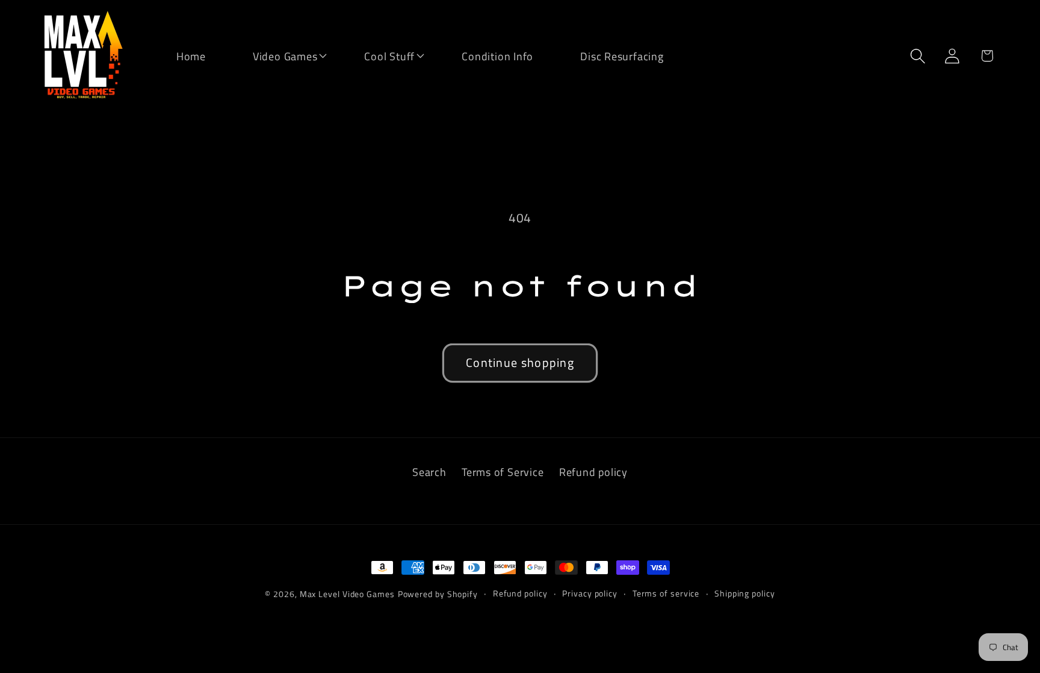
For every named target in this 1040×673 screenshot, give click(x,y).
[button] (277, 55)
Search (429, 471)
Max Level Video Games (347, 594)
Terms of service (666, 593)
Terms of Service (502, 471)
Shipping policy (744, 593)
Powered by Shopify (438, 594)
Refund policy (593, 471)
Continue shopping (520, 363)
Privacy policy (590, 593)
